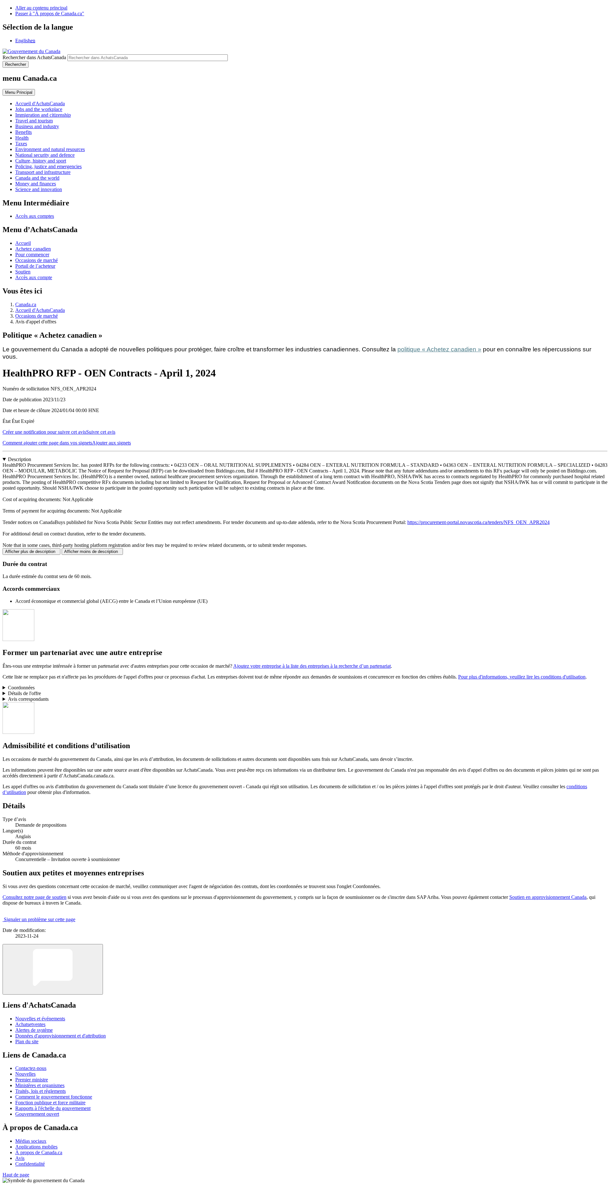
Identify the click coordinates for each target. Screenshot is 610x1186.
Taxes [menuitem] (21, 143)
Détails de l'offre (24, 693)
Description (19, 459)
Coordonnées (21, 687)
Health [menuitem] (22, 138)
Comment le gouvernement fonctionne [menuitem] (53, 1097)
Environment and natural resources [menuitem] (50, 149)
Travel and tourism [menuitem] (34, 120)
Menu (18, 92)
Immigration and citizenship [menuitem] (43, 115)
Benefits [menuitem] (23, 132)
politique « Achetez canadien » (439, 349)
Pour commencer (32, 254)
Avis (19, 1158)
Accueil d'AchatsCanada (40, 310)
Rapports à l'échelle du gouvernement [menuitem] (53, 1108)
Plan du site (26, 1041)
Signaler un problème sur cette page (39, 919)
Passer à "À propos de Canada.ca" (49, 13)
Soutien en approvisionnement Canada (547, 897)
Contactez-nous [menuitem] (30, 1068)
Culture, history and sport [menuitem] (40, 160)
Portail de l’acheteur (35, 266)
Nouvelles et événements (40, 1018)
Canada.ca (25, 304)
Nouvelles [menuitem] (25, 1074)
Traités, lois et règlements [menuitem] (40, 1091)
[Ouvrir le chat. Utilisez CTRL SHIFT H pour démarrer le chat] (53, 969)
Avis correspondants (28, 699)
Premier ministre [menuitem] (31, 1079)
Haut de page (16, 1174)
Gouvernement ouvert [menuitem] (37, 1114)
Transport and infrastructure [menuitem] (43, 172)
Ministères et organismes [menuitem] (39, 1085)
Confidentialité (30, 1164)
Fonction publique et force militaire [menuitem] (50, 1102)
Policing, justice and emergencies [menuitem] (48, 166)
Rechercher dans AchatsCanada (34, 57)
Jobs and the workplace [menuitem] (38, 109)
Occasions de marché (36, 260)
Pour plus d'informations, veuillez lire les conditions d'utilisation (522, 676)
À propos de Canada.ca (38, 1152)
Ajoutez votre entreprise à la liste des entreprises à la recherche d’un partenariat (312, 666)
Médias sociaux (30, 1141)
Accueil (23, 243)
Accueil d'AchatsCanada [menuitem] (40, 103)
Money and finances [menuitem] (35, 183)
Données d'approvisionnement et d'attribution (60, 1035)
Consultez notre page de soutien (34, 897)
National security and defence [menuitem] (45, 155)
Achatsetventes (30, 1024)
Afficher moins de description (92, 551)
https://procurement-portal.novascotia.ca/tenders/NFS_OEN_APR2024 (478, 522)
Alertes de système (34, 1030)
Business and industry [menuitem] (37, 126)
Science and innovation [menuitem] (38, 189)
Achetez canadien (33, 249)
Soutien (22, 271)
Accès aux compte (33, 277)
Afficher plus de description (31, 551)
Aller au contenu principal (41, 7)
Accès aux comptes (34, 216)
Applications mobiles (36, 1146)
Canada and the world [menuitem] (37, 178)
